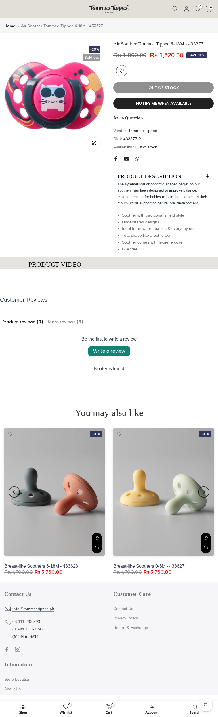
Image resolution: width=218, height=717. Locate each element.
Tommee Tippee (142, 130)
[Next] (203, 492)
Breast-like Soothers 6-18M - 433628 (41, 566)
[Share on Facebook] (115, 158)
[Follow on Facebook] (6, 649)
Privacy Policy (125, 618)
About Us (12, 689)
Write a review (109, 351)
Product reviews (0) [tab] (22, 322)
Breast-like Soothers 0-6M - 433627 (149, 566)
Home (9, 26)
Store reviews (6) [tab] (65, 322)
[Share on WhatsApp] (137, 158)
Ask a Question (128, 118)
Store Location (17, 679)
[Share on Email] (126, 158)
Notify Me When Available (163, 103)
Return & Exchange (130, 627)
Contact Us (123, 608)
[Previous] (14, 492)
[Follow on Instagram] (17, 649)
